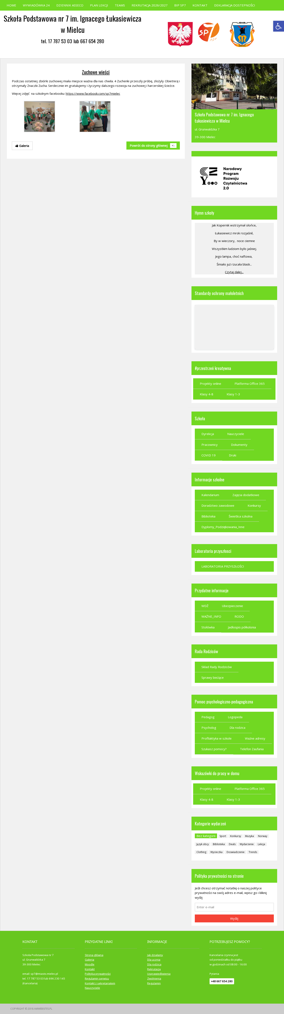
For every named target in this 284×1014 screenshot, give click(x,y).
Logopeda (235, 717)
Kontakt (90, 969)
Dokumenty (239, 444)
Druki (232, 455)
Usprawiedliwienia (158, 974)
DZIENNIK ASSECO (69, 5)
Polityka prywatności (98, 974)
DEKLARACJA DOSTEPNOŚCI (234, 5)
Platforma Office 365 (250, 383)
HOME (11, 5)
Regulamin (154, 983)
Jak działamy (155, 955)
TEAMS (120, 5)
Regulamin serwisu (97, 978)
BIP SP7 (180, 5)
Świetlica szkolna (240, 516)
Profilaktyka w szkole (216, 738)
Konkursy (254, 505)
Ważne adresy (255, 738)
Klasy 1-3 (233, 394)
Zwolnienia (154, 978)
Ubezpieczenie (232, 606)
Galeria (89, 959)
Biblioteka (208, 516)
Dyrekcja (207, 434)
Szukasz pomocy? (214, 749)
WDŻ (205, 606)
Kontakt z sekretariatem (100, 983)
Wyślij (234, 918)
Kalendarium (210, 495)
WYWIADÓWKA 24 (36, 5)
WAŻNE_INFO (211, 616)
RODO (239, 616)
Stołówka (208, 627)
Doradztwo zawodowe (217, 505)
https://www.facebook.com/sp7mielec (93, 93)
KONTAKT (200, 5)
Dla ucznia (153, 959)
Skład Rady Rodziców (216, 667)
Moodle (89, 964)
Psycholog (208, 727)
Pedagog (208, 717)
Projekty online (210, 383)
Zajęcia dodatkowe (245, 495)
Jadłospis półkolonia (242, 627)
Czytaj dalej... (234, 272)
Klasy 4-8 (206, 394)
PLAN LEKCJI (99, 5)
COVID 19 (208, 455)
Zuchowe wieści (96, 72)
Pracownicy (209, 444)
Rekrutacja (154, 969)
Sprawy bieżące (212, 677)
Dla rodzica (237, 727)
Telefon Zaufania (252, 749)
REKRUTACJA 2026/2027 (150, 5)
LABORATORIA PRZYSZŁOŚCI (222, 566)
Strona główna (94, 955)
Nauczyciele (235, 434)
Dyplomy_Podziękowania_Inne (222, 527)
